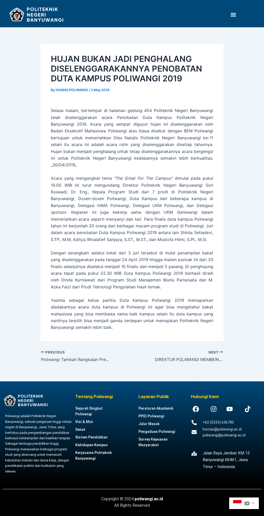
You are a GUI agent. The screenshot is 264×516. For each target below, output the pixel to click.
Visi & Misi (84, 422)
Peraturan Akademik (156, 408)
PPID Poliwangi (151, 416)
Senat (80, 429)
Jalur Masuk (149, 424)
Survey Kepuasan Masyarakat (153, 442)
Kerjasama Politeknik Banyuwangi (93, 455)
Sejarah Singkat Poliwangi (89, 411)
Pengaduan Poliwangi (156, 431)
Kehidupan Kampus (91, 445)
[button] (233, 14)
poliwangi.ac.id (149, 498)
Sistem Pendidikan (91, 437)
